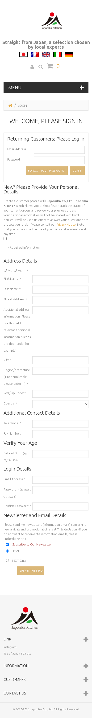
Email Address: (16, 149)
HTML (16, 551)
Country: (10, 403)
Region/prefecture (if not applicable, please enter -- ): (17, 376)
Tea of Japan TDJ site (17, 653)
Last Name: (12, 288)
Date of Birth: (15, 456)
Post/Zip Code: (15, 393)
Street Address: (15, 299)
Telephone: (12, 423)
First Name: (12, 278)
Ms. (20, 270)
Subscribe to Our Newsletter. (32, 544)
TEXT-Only (19, 560)
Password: (14, 159)
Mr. (10, 270)
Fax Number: (12, 433)
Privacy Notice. (66, 224)
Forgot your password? (46, 170)
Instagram (10, 646)
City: (7, 359)
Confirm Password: (17, 505)
